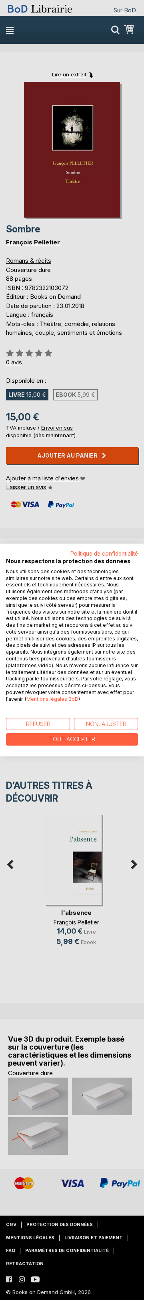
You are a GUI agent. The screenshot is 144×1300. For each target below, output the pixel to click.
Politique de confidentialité (104, 553)
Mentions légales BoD (52, 699)
